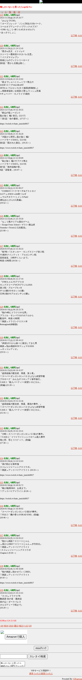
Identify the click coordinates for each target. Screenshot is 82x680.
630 (1, 337)
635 (1, 482)
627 (1, 246)
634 (1, 458)
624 (1, 155)
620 (1, 45)
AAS (80, 35)
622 (1, 107)
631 (1, 367)
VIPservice (77, 679)
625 (1, 185)
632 (1, 398)
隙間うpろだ (47, 673)
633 (1, 428)
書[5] (16, 626)
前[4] (6, 626)
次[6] (11, 626)
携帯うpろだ (35, 673)
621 (1, 76)
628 (1, 276)
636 (1, 506)
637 (1, 535)
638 (1, 566)
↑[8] (1, 626)
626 (1, 216)
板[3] (21, 626)
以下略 (74, 35)
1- (6, 12)
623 (1, 131)
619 (1, 15)
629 (1, 307)
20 (19, 12)
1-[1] (26, 626)
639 (1, 590)
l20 (30, 626)
